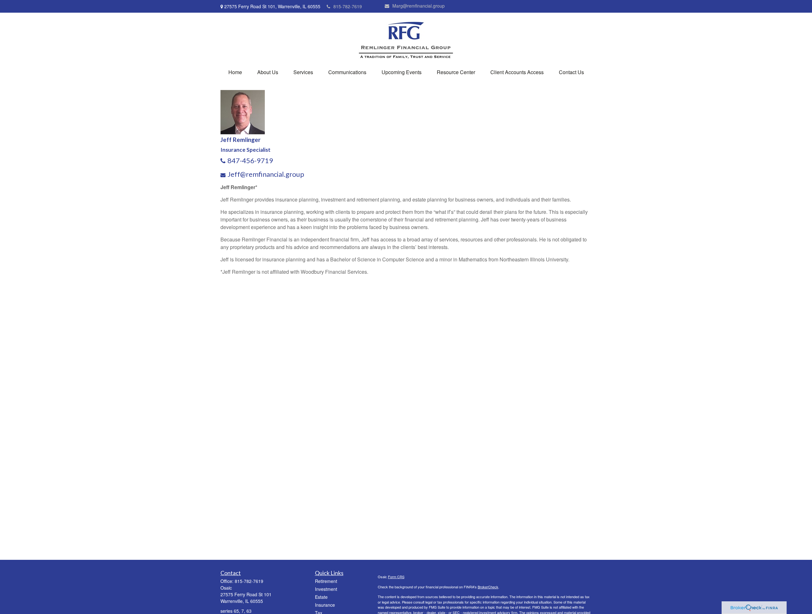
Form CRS (396, 576)
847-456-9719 (250, 160)
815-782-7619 (347, 6)
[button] (235, 72)
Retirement (326, 581)
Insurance (325, 605)
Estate (321, 597)
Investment (326, 589)
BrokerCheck (488, 586)
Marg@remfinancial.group (418, 6)
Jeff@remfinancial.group (265, 174)
